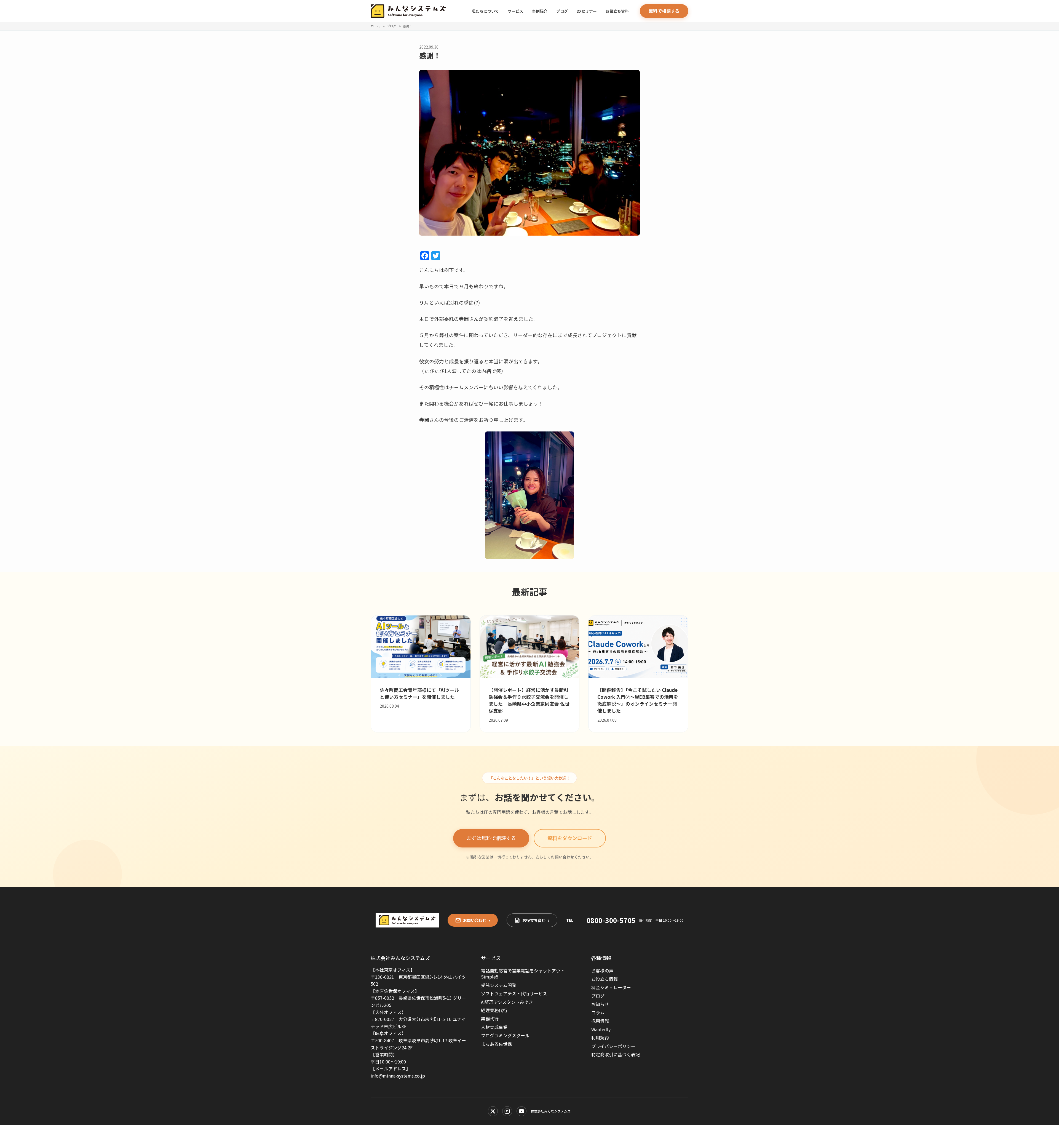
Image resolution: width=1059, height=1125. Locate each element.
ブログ (562, 11)
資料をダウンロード (569, 838)
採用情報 (600, 1020)
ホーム (375, 26)
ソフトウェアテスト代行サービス (514, 993)
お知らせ (600, 1004)
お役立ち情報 (604, 978)
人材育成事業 (494, 1027)
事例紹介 (539, 11)
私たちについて (485, 11)
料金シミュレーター (611, 987)
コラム (598, 1012)
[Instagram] (507, 1111)
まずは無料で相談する (491, 838)
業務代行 (490, 1018)
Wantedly (601, 1029)
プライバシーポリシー (613, 1046)
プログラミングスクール (505, 1035)
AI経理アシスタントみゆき (507, 1002)
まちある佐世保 (496, 1044)
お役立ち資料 (617, 11)
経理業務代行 (494, 1010)
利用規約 (600, 1037)
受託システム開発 (498, 985)
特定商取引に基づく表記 (615, 1054)
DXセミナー (587, 11)
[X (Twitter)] (493, 1111)
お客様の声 (602, 970)
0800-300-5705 (611, 920)
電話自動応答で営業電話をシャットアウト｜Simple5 (525, 973)
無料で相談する (664, 10)
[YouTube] (521, 1111)
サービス (515, 11)
